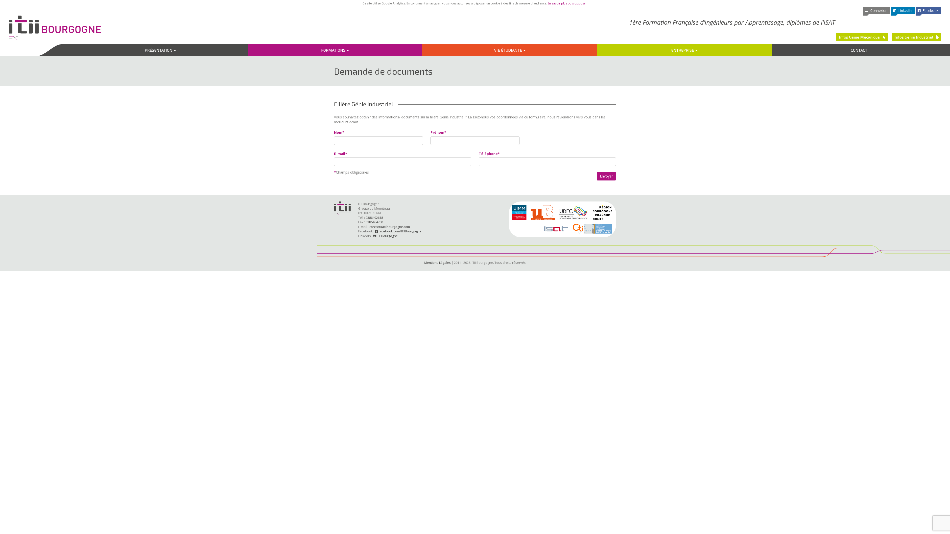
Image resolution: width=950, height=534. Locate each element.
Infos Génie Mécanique (861, 37)
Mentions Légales (437, 262)
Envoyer (606, 176)
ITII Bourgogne (387, 236)
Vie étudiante (508, 50)
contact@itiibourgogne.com (389, 226)
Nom (338, 132)
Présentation (159, 50)
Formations (333, 50)
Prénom (437, 132)
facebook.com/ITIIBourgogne (400, 231)
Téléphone (488, 153)
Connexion (877, 10)
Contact (859, 50)
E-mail (339, 153)
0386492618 (374, 217)
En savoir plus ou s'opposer (567, 3)
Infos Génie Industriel (915, 37)
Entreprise (683, 50)
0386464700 (374, 222)
